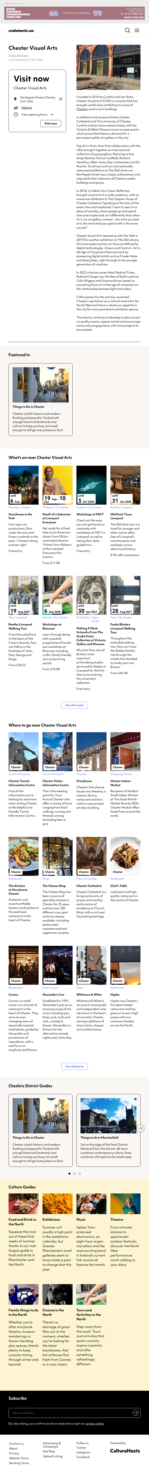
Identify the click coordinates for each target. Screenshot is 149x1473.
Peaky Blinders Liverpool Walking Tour (122, 628)
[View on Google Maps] (60, 99)
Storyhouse (84, 781)
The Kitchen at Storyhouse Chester (18, 890)
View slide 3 (80, 1174)
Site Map (49, 1451)
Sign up (135, 1413)
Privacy (14, 1453)
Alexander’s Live (53, 995)
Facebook (83, 1457)
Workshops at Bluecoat (52, 626)
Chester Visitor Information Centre (55, 783)
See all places (75, 1066)
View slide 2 (74, 1174)
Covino (13, 995)
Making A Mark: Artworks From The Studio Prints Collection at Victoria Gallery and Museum (91, 636)
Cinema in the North (53, 1312)
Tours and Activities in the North (88, 1314)
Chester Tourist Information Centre (22, 783)
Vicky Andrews (18, 55)
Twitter (81, 1447)
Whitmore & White (89, 995)
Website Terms (19, 1458)
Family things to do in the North (23, 1312)
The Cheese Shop (54, 886)
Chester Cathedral (88, 886)
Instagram (83, 1452)
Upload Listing (52, 1456)
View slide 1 (69, 1174)
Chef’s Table (118, 886)
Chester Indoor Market (120, 783)
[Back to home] (21, 30)
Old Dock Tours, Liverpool (121, 516)
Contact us (16, 1443)
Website (26, 108)
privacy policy (95, 1424)
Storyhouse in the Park (20, 516)
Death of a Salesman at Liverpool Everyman (56, 518)
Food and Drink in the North (22, 1221)
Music (81, 1219)
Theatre (116, 1219)
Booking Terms (19, 1463)
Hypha (115, 995)
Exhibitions (51, 1219)
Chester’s (82, 109)
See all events (74, 705)
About (13, 1448)
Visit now (50, 123)
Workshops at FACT (90, 514)
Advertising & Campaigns (52, 1445)
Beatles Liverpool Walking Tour (20, 626)
